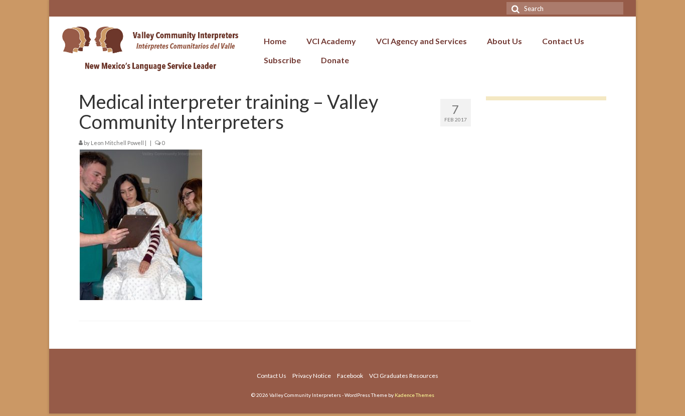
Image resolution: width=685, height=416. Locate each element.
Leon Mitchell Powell (117, 143)
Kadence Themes (414, 395)
